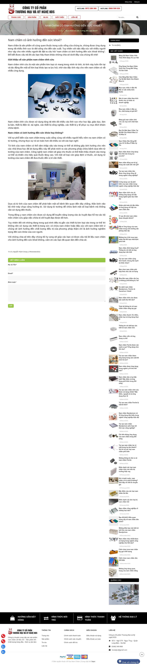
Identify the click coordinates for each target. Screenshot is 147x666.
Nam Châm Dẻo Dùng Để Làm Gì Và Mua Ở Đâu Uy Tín (128, 143)
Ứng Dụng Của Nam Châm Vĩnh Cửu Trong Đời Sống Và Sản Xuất (128, 68)
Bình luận (12, 282)
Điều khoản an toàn (93, 639)
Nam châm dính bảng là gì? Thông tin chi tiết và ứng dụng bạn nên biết (129, 250)
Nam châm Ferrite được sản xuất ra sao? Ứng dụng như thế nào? (129, 347)
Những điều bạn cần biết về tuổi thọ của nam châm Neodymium (129, 530)
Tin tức (10, 252)
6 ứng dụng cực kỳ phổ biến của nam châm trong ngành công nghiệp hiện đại (129, 184)
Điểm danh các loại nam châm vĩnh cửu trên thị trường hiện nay (127, 469)
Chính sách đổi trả (70, 642)
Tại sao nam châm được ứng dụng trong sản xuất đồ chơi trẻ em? (129, 358)
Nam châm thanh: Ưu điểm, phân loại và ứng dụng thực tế (129, 317)
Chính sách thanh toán (72, 635)
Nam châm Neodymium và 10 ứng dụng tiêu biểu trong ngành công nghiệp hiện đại (129, 415)
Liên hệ (44, 646)
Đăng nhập (128, 2)
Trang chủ (45, 635)
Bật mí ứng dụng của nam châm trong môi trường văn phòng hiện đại (129, 229)
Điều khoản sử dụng (93, 635)
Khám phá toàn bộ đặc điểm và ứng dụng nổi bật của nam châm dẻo (129, 207)
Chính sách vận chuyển (72, 639)
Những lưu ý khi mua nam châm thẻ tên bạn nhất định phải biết (128, 239)
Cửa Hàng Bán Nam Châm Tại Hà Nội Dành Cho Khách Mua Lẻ (129, 79)
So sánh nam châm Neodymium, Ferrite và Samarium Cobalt (127, 289)
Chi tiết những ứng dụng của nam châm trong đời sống (128, 437)
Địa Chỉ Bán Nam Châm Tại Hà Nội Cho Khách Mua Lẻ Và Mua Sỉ (128, 132)
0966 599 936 (114, 8)
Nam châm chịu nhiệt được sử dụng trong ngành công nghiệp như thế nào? (128, 541)
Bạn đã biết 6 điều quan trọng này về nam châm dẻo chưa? (129, 519)
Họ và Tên (12, 265)
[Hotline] (3, 636)
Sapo (93, 661)
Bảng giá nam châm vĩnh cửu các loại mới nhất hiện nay (128, 122)
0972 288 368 (90, 8)
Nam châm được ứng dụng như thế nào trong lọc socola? (128, 154)
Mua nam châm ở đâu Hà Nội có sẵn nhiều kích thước (128, 90)
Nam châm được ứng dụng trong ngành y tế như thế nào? (128, 368)
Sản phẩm (45, 639)
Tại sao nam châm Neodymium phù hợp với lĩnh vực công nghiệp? (128, 426)
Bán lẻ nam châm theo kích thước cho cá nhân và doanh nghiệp (128, 100)
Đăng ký (137, 2)
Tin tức (44, 642)
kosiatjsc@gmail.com (119, 650)
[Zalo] (3, 646)
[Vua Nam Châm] (32, 9)
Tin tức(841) (116, 45)
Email (10, 273)
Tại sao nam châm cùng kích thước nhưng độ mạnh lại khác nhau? (129, 261)
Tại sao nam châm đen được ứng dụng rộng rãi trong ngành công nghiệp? (128, 173)
